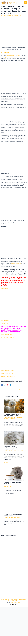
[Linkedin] (10, 385)
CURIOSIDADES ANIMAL (14, 417)
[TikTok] (15, 604)
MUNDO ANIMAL (20, 450)
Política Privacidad (22, 599)
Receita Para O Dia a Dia (6, 334)
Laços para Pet (4, 288)
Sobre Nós (7, 599)
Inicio (2, 599)
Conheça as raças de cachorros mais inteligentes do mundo (12, 415)
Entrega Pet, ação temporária (17, 260)
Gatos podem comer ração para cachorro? (12, 482)
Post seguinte (23, 389)
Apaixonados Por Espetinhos (7, 337)
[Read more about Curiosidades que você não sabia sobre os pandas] (14, 506)
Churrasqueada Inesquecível (7, 370)
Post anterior (4, 389)
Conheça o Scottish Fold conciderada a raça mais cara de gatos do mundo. (13, 448)
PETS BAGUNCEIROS (11, 418)
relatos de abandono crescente (13, 55)
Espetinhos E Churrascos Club (8, 376)
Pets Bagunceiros (5, 320)
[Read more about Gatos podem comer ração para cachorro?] (14, 472)
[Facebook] (2, 385)
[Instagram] (13, 604)
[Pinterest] (7, 385)
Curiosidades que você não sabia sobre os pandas (13, 515)
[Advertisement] (14, 32)
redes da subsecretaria (16, 263)
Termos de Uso (11, 600)
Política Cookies (13, 599)
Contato (18, 600)
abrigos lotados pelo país (9, 57)
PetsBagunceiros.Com (16, 602)
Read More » (6, 428)
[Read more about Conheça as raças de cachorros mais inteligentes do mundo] (14, 405)
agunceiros (6, 52)
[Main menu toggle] (25, 2)
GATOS (15, 450)
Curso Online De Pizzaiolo (7, 373)
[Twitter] (4, 385)
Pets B (2, 52)
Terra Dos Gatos (4, 323)
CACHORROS (6, 417)
